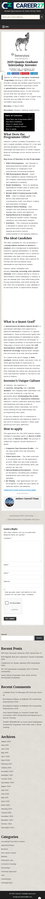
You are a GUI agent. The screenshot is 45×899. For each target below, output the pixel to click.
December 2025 (7, 771)
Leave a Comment (18, 70)
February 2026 (6, 764)
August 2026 (6, 741)
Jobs (3, 875)
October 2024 (6, 824)
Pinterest (26, 73)
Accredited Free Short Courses (13, 841)
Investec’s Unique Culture (16, 126)
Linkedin (34, 73)
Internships (30, 70)
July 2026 (5, 745)
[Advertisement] (22, 304)
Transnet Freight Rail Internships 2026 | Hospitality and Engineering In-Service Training (22, 715)
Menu (7, 27)
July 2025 (5, 790)
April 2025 (5, 801)
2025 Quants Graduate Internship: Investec (22, 63)
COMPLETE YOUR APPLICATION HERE (20, 490)
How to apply (11, 129)
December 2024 (7, 816)
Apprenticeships (7, 845)
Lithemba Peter (9, 692)
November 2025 (7, 775)
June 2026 (5, 749)
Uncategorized (6, 883)
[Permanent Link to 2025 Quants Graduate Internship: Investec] (22, 46)
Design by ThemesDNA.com (22, 897)
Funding (4, 856)
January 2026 (6, 768)
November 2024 (7, 820)
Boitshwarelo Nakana (11, 699)
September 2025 (7, 783)
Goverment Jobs (7, 860)
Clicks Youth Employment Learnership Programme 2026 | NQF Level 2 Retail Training (22, 725)
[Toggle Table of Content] (29, 116)
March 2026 (5, 760)
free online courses (8, 853)
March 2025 (5, 805)
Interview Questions (9, 871)
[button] (2, 77)
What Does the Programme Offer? (19, 119)
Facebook (16, 73)
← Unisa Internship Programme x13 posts (22, 519)
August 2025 (6, 786)
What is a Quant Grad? (14, 124)
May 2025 (4, 797)
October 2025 (6, 779)
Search (4, 634)
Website (7, 581)
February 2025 (6, 809)
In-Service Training (8, 864)
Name (6, 565)
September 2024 (7, 827)
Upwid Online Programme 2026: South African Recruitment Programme (18, 676)
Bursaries (4, 849)
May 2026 (4, 753)
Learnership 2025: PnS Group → (22, 515)
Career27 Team (15, 69)
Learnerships (6, 879)
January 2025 (6, 813)
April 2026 (5, 756)
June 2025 (5, 794)
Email (6, 573)
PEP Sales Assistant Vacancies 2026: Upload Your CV (21, 653)
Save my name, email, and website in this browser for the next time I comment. (20, 593)
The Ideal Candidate (14, 122)
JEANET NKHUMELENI (11, 722)
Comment (8, 538)
